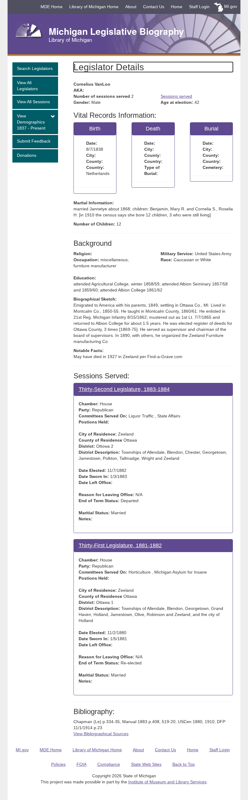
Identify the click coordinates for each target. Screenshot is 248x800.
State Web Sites (146, 764)
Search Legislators (35, 68)
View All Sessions (33, 101)
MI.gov (230, 6)
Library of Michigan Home (94, 6)
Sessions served (176, 96)
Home (176, 6)
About (130, 6)
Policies (58, 764)
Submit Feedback (34, 141)
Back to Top (183, 764)
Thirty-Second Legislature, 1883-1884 (124, 389)
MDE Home (52, 6)
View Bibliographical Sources (101, 733)
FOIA (81, 764)
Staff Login (199, 6)
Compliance (108, 764)
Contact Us (153, 6)
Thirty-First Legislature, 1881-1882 (120, 545)
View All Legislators (27, 85)
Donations (26, 155)
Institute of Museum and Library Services (167, 781)
